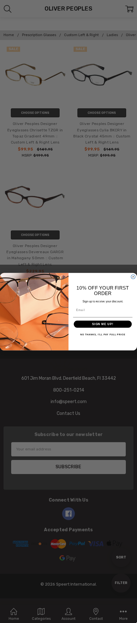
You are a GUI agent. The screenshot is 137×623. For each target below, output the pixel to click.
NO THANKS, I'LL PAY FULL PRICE (103, 334)
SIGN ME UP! (102, 324)
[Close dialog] (133, 277)
